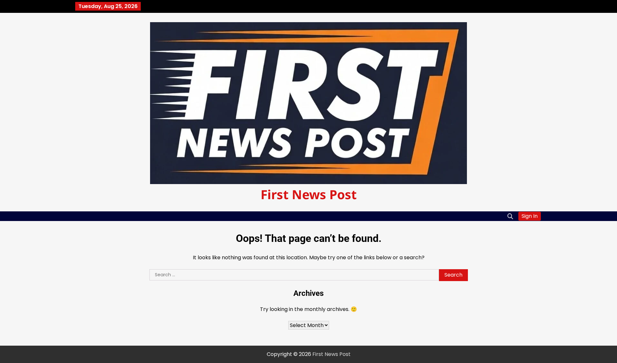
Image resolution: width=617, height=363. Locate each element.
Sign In (530, 216)
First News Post (309, 194)
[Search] (510, 216)
